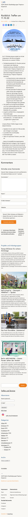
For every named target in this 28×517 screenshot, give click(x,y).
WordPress (10, 514)
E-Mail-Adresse (5, 200)
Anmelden (4, 468)
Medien (3, 435)
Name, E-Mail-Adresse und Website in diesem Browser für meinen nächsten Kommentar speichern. (13, 216)
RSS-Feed (4, 410)
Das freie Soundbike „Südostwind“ (13, 330)
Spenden (3, 440)
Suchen (23, 385)
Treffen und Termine (8, 391)
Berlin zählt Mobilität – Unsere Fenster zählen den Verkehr (11, 359)
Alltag (20, 21)
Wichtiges (4, 445)
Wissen (6, 449)
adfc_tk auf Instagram (12, 415)
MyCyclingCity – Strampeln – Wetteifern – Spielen (11, 291)
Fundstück (4, 430)
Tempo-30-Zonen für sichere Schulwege (11, 250)
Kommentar (4, 177)
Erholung (3, 425)
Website (3, 207)
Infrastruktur (4, 433)
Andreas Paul (14, 21)
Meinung (3, 438)
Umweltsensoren (5, 443)
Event (23, 21)
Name (3, 193)
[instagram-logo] (3, 414)
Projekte (6, 447)
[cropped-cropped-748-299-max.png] (3, 2)
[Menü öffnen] (2, 10)
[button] (3, 25)
